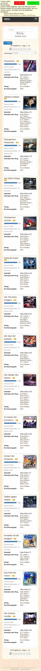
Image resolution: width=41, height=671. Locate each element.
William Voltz (24, 484)
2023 (21, 328)
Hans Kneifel (24, 480)
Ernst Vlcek (24, 125)
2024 (21, 289)
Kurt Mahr (23, 84)
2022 (21, 409)
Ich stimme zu (33, 3)
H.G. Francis (24, 121)
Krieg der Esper (11, 258)
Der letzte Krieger (12, 178)
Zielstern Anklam (11, 97)
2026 (21, 89)
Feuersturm (9, 61)
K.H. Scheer (24, 119)
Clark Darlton (24, 196)
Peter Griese (24, 79)
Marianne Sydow (25, 80)
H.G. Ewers (24, 77)
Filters (9, 43)
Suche (21, 33)
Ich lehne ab (19, 3)
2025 (21, 131)
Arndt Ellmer (24, 114)
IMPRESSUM (15, 669)
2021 (21, 642)
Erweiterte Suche (20, 36)
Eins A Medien (24, 86)
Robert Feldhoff (25, 82)
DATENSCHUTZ (25, 669)
